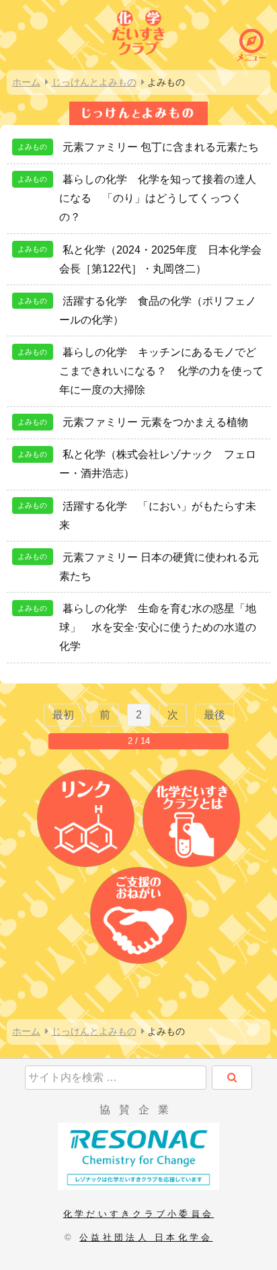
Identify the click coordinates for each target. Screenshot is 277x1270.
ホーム (26, 82)
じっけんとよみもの (94, 82)
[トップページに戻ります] (138, 30)
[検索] (232, 1078)
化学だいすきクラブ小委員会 (138, 1214)
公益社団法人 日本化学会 (145, 1237)
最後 (214, 714)
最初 (63, 714)
